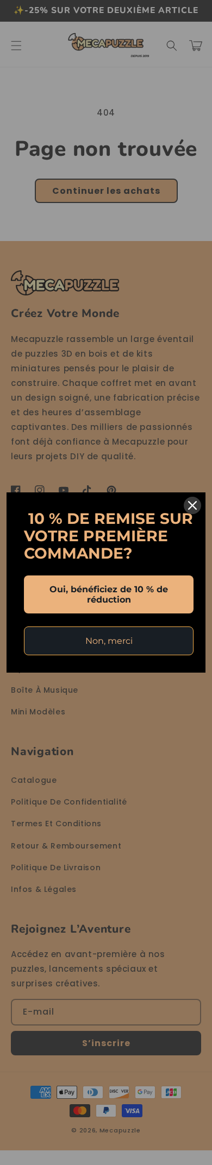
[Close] (192, 505)
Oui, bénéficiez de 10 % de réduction (108, 594)
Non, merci (109, 641)
